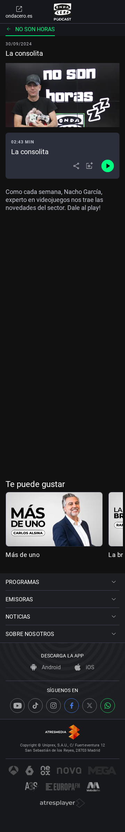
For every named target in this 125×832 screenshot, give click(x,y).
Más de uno (23, 554)
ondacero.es (19, 16)
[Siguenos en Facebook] (71, 705)
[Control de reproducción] (107, 166)
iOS (89, 667)
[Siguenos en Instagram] (53, 705)
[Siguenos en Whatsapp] (107, 705)
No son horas (35, 29)
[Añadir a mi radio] (89, 166)
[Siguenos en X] (89, 705)
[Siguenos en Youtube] (17, 705)
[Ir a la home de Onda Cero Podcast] (62, 12)
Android (50, 667)
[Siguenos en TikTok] (35, 705)
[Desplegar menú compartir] (76, 166)
